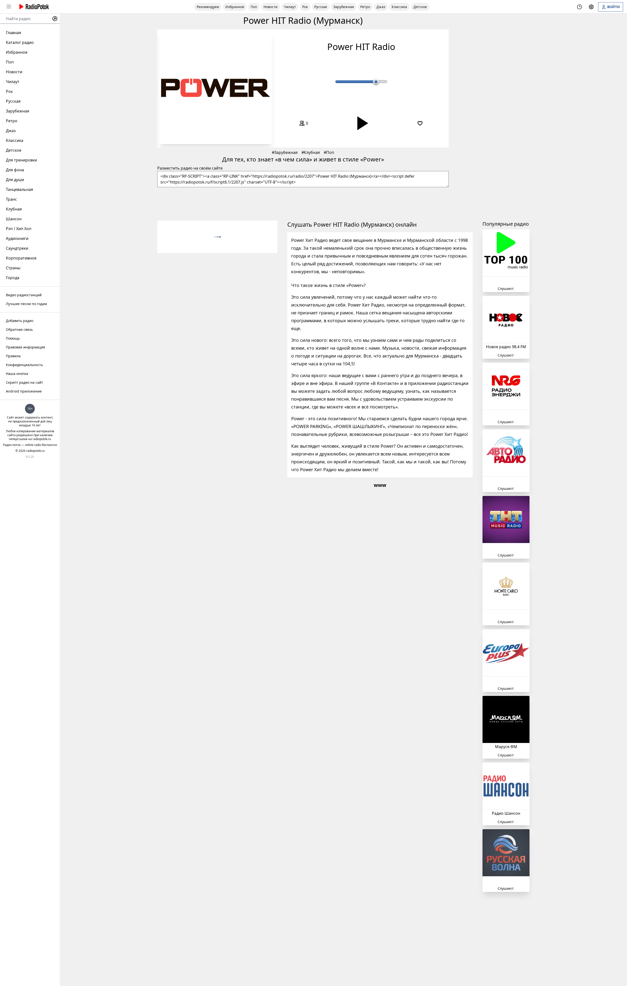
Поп (254, 6)
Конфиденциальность (24, 364)
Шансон (14, 219)
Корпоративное (21, 258)
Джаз (380, 6)
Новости (270, 6)
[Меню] (9, 7)
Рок (305, 6)
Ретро (365, 6)
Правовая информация (25, 347)
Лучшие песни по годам (26, 303)
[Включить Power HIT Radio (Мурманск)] (215, 87)
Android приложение (24, 391)
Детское (420, 6)
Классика (399, 6)
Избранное (234, 6)
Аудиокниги (17, 238)
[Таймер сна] (579, 7)
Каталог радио (20, 42)
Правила (13, 356)
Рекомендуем (208, 6)
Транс (11, 199)
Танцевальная (19, 189)
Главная (13, 32)
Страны (13, 268)
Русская (320, 6)
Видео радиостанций (24, 295)
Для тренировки (21, 160)
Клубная (312, 152)
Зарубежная (343, 6)
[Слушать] (361, 123)
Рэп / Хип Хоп (18, 228)
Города (12, 277)
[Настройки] (591, 7)
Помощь (13, 338)
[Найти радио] (55, 19)
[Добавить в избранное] (420, 123)
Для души (15, 179)
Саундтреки (17, 248)
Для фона (15, 170)
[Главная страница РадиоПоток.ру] (33, 6)
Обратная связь (19, 329)
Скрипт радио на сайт (24, 382)
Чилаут (290, 6)
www (380, 485)
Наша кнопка (17, 373)
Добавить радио (19, 320)
